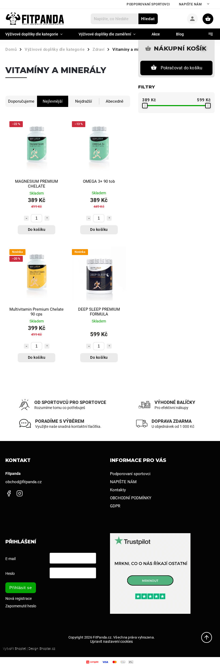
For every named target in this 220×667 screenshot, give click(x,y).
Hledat (148, 18)
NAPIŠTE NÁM (190, 4)
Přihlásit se (20, 587)
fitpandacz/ (19, 493)
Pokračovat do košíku (182, 67)
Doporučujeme (21, 101)
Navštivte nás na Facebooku (8, 493)
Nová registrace (18, 598)
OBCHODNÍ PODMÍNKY (130, 498)
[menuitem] (38, 34)
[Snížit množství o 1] (26, 218)
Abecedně (114, 101)
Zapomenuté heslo (20, 606)
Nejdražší (83, 101)
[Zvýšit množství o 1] (47, 218)
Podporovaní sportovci (148, 4)
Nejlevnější (53, 101)
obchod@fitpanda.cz (23, 481)
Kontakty (118, 489)
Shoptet (20, 649)
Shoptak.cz (47, 649)
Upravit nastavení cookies (111, 641)
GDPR (115, 506)
